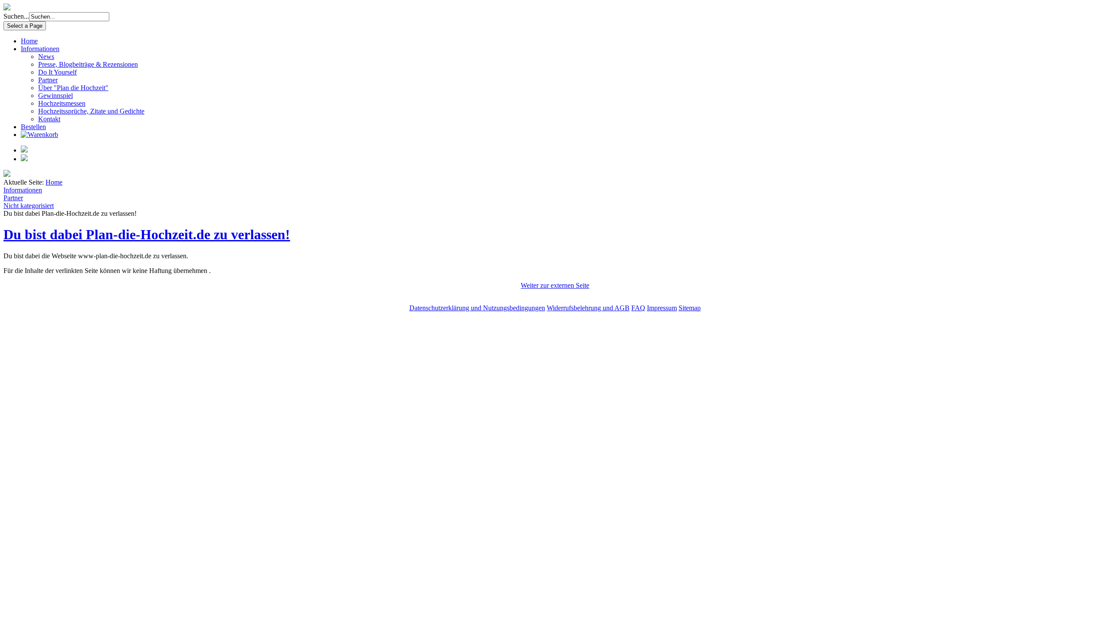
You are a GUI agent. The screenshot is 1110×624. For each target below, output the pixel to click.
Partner (48, 80)
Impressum (662, 308)
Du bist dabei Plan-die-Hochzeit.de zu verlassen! (146, 234)
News (46, 56)
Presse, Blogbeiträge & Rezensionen (88, 64)
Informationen (40, 48)
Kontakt (49, 119)
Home (29, 41)
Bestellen (33, 126)
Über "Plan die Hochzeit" (73, 87)
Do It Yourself (57, 72)
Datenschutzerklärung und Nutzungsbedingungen (477, 308)
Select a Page (24, 26)
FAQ (638, 308)
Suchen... (16, 16)
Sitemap (690, 308)
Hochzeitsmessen (61, 103)
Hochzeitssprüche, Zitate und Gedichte (91, 111)
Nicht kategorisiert (28, 205)
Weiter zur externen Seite (555, 285)
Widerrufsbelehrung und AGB (588, 308)
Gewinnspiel (55, 95)
